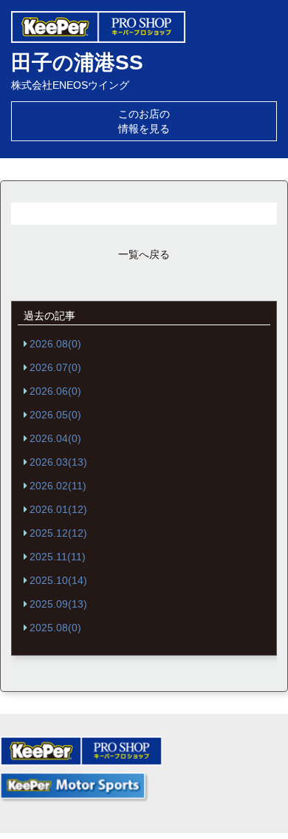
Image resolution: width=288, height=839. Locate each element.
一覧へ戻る (144, 254)
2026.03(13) (58, 462)
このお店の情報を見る (144, 121)
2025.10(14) (58, 580)
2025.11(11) (58, 557)
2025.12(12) (58, 533)
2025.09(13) (58, 604)
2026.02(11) (58, 486)
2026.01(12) (58, 509)
